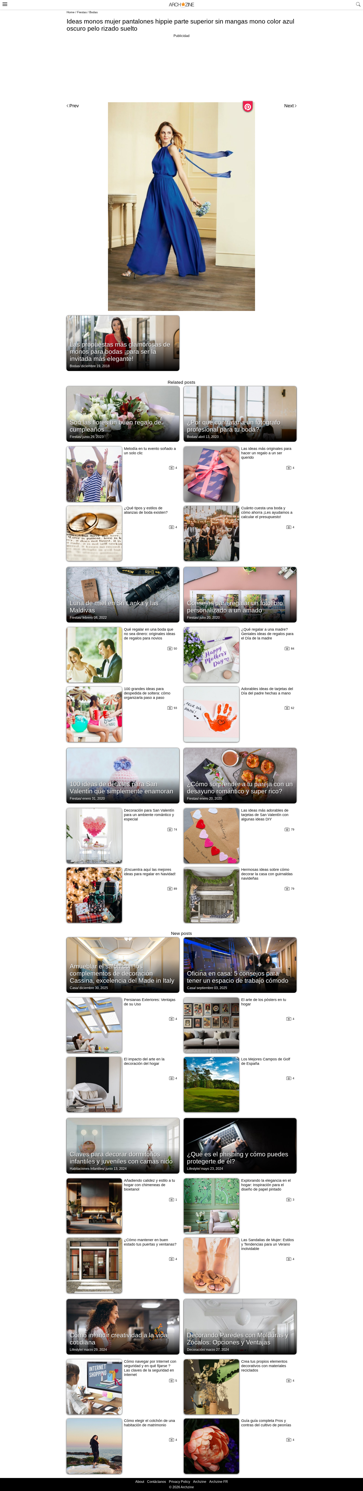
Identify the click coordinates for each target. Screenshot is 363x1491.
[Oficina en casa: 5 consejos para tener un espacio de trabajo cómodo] (240, 964)
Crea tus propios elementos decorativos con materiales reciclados (264, 1365)
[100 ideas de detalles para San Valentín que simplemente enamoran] (123, 775)
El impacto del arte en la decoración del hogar (144, 1061)
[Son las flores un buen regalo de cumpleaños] (123, 413)
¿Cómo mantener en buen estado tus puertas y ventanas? (150, 1242)
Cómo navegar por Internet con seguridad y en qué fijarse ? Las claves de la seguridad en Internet (150, 1368)
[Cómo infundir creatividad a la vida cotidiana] (123, 1326)
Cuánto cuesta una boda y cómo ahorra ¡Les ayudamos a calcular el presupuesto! (266, 512)
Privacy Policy (179, 1481)
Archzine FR (218, 1481)
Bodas (93, 12)
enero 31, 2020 (93, 798)
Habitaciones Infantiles (87, 1168)
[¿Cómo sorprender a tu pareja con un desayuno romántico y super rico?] (240, 775)
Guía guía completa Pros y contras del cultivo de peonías (266, 1423)
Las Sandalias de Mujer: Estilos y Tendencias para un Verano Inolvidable (267, 1244)
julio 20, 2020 (210, 617)
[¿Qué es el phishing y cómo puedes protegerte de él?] (240, 1145)
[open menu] (4, 3)
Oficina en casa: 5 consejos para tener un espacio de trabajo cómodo (237, 977)
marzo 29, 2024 (95, 1349)
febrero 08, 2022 (94, 617)
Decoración (195, 1349)
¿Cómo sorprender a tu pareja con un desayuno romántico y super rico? (240, 788)
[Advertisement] (181, 68)
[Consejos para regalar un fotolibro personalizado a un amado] (240, 594)
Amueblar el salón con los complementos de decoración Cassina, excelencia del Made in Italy (122, 973)
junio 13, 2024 (116, 1168)
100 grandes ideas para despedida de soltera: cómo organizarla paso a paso (147, 693)
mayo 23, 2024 (212, 1168)
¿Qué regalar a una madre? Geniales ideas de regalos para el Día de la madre (267, 633)
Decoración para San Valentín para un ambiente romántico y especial (149, 814)
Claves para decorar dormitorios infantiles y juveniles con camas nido (121, 1158)
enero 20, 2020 (211, 798)
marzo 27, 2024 (217, 1349)
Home (71, 12)
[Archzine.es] (181, 5)
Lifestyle (193, 1168)
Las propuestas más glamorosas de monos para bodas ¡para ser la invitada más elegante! (120, 351)
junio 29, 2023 (93, 437)
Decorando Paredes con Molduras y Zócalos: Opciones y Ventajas (237, 1339)
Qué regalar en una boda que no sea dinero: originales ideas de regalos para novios (149, 633)
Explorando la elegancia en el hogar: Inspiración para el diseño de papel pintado (266, 1184)
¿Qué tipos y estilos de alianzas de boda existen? (146, 510)
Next (289, 105)
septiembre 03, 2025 (212, 988)
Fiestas (82, 12)
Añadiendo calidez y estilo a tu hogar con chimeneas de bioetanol (149, 1184)
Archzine (199, 1481)
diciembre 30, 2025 (93, 988)
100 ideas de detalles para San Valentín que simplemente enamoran (121, 788)
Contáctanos (156, 1481)
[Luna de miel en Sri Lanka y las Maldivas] (123, 594)
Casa (74, 988)
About (139, 1481)
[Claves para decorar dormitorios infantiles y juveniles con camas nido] (123, 1145)
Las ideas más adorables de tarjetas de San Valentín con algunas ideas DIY (264, 814)
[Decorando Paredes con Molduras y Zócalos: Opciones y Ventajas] (240, 1326)
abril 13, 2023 (208, 437)
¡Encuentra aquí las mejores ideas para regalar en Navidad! (150, 871)
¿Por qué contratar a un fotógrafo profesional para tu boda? (233, 426)
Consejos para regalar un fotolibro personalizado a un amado (235, 607)
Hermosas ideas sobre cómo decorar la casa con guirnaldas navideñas (267, 873)
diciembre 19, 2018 (95, 366)
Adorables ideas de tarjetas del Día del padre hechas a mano (267, 691)
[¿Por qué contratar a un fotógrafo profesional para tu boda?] (240, 413)
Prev (74, 105)
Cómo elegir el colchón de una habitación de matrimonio (149, 1423)
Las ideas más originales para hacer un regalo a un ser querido (266, 453)
